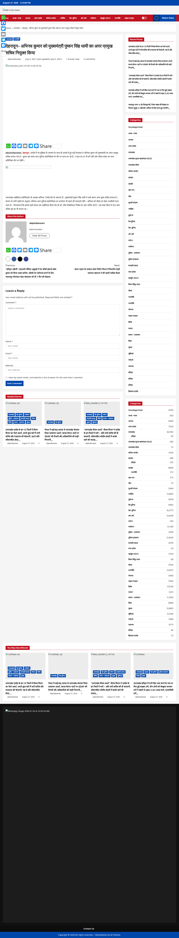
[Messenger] (4, 45)
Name (9, 341)
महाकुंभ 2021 (105, 18)
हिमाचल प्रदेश (133, 391)
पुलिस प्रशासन (133, 259)
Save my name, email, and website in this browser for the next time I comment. (46, 377)
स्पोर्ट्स (130, 360)
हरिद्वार (130, 372)
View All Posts (39, 235)
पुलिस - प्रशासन (14, 418)
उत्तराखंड (9, 39)
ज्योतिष (62, 18)
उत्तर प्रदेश (38, 18)
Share (46, 146)
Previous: (31, 271)
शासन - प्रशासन (19, 422)
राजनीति (117, 18)
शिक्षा (130, 341)
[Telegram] (4, 40)
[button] (150, 18)
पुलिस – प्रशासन (134, 253)
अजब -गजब (17, 18)
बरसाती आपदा (25, 418)
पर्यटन (105, 414)
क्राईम (130, 184)
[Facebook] (4, 23)
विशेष (10, 422)
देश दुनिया (19, 414)
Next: (97, 269)
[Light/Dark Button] (144, 18)
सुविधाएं (94, 422)
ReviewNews (101, 935)
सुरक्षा (28, 422)
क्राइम (130, 177)
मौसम (33, 418)
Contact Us (88, 928)
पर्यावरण (93, 18)
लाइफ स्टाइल (129, 18)
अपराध (27, 18)
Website (9, 365)
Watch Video (168, 18)
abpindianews (14, 59)
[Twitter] (4, 28)
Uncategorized (135, 127)
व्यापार (130, 328)
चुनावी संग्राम (132, 202)
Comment (11, 302)
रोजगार (130, 309)
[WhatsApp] (4, 17)
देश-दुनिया (73, 18)
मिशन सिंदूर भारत (134, 284)
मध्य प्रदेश (132, 272)
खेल (129, 196)
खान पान (131, 190)
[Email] (4, 34)
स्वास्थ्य (131, 366)
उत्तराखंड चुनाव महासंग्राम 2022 (140, 158)
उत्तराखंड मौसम (133, 165)
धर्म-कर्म (83, 18)
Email (9, 353)
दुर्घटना (130, 215)
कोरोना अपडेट (51, 18)
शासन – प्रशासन (134, 334)
